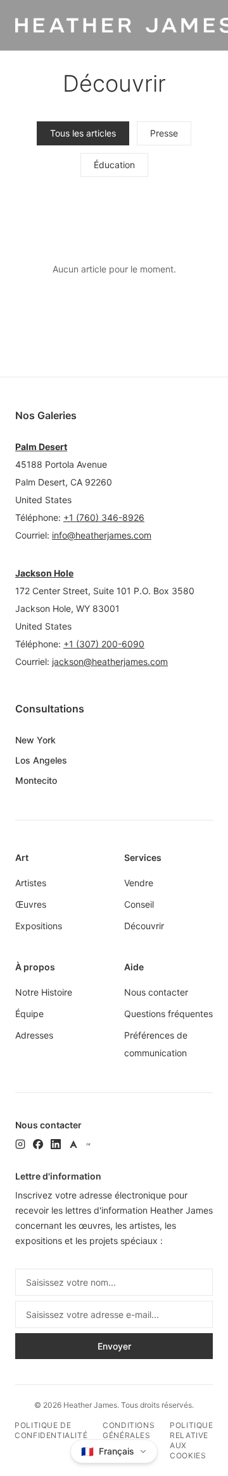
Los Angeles (41, 760)
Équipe (29, 1013)
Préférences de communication (155, 1044)
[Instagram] (20, 1144)
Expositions (38, 925)
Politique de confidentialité (51, 1430)
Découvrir (144, 925)
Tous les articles (83, 133)
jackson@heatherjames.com (110, 661)
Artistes (30, 882)
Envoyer (114, 1346)
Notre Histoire (43, 992)
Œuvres (30, 904)
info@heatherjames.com (101, 535)
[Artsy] (73, 1144)
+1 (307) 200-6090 (103, 643)
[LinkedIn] (56, 1144)
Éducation (114, 164)
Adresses (34, 1035)
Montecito (36, 780)
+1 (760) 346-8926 (103, 517)
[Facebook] (38, 1144)
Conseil (139, 904)
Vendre (138, 882)
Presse (164, 133)
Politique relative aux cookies (191, 1440)
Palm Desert (41, 446)
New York (35, 740)
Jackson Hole (44, 573)
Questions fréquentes (168, 1013)
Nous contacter (156, 992)
